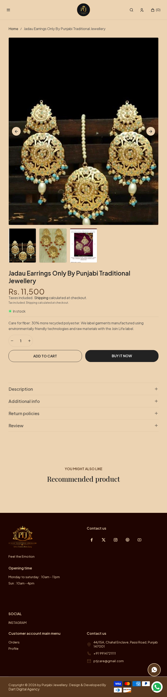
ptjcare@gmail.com (109, 661)
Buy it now (122, 356)
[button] (131, 10)
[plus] (29, 341)
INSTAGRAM (17, 622)
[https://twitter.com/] (104, 540)
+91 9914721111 (105, 653)
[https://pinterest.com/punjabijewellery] (127, 540)
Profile (13, 648)
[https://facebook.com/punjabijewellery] (92, 540)
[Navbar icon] (8, 10)
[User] (142, 10)
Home (13, 28)
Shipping (41, 297)
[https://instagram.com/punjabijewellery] (115, 540)
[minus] (12, 341)
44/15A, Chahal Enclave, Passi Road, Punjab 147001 (126, 644)
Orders (14, 642)
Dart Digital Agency (24, 689)
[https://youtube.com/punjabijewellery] (139, 540)
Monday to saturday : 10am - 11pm (34, 577)
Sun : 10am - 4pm (21, 583)
